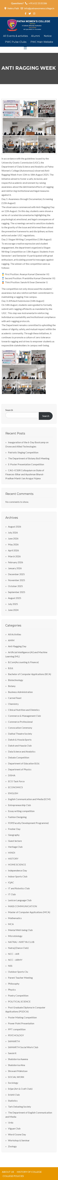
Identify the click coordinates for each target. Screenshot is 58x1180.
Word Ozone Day (17, 1134)
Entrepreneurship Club (19, 805)
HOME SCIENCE (17, 864)
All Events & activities (15, 36)
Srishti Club (14, 1094)
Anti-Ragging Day (17, 646)
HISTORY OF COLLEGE (29, 1171)
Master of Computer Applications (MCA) (29, 912)
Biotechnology (15, 680)
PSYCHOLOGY (16, 1035)
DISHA (11, 775)
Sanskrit (12, 1053)
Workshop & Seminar (19, 1140)
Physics (12, 989)
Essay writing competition (21, 811)
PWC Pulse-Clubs (16, 41)
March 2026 (14, 556)
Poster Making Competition (22, 1017)
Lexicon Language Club (20, 900)
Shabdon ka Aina (16, 1065)
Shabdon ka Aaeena (18, 1059)
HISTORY (13, 858)
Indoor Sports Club (17, 876)
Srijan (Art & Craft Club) (20, 1088)
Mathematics (15, 918)
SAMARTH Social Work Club (23, 1047)
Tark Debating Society (19, 1106)
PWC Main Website (41, 41)
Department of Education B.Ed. (24, 763)
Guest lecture (15, 840)
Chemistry (13, 703)
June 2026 (13, 538)
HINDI (11, 852)
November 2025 (16, 580)
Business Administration (20, 691)
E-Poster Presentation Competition (26, 464)
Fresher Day (14, 828)
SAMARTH (14, 1041)
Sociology (13, 1082)
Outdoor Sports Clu (18, 971)
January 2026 (15, 568)
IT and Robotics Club (19, 888)
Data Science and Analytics (21, 751)
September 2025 (16, 592)
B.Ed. (10, 668)
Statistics (13, 1100)
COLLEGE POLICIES (13, 1175)
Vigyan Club (14, 1128)
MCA (11, 924)
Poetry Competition (18, 995)
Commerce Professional (20, 721)
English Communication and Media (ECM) (29, 799)
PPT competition (17, 1029)
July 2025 (13, 604)
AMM (11, 640)
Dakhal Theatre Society (20, 733)
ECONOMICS (15, 787)
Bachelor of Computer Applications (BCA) (29, 674)
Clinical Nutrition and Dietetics (24, 709)
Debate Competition (18, 757)
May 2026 (13, 544)
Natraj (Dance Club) (18, 947)
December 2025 (16, 574)
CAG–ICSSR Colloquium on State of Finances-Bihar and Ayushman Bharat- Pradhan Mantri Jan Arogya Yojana (24, 474)
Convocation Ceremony (20, 727)
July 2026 (13, 532)
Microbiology (15, 936)
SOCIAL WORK (16, 1076)
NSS (10, 965)
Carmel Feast (14, 697)
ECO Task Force (16, 781)
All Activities (14, 634)
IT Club (12, 894)
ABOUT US (8, 1171)
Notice (48, 36)
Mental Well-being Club (20, 930)
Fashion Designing (17, 817)
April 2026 (13, 550)
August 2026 (14, 526)
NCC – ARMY (15, 959)
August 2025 (14, 598)
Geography (13, 834)
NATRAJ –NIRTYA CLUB (21, 941)
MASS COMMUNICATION (22, 906)
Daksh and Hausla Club (20, 745)
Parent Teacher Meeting (20, 977)
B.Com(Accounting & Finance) (23, 662)
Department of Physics (19, 769)
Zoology (12, 1146)
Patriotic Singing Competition (23, 452)
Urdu (10, 1122)
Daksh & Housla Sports (20, 739)
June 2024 (13, 609)
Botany (11, 686)
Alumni (35, 36)
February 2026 (15, 562)
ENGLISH (13, 793)
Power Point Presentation (21, 1023)
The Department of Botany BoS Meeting (28, 458)
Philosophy (13, 983)
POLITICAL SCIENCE (19, 1001)
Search (9, 410)
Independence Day (17, 870)
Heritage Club (15, 846)
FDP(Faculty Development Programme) (28, 823)
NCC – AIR (13, 953)
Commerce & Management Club (24, 715)
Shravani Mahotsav (18, 1071)
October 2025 (15, 586)
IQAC (11, 882)
